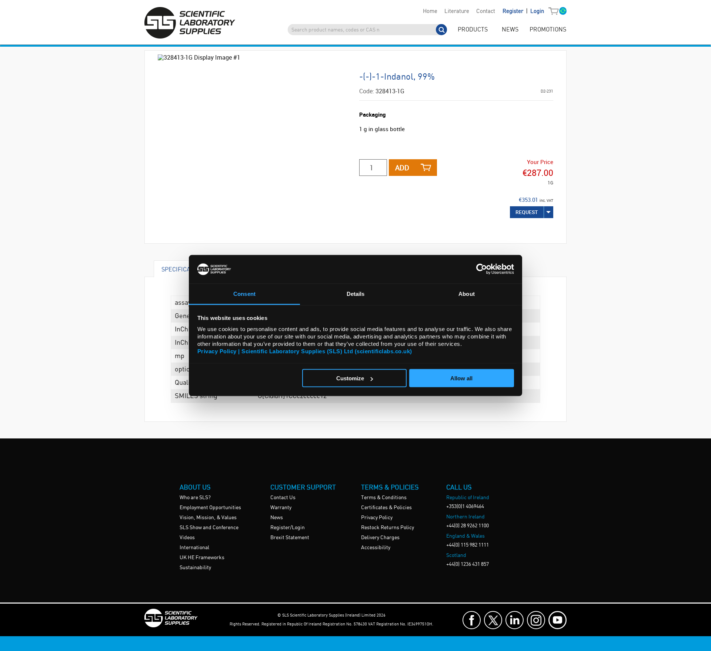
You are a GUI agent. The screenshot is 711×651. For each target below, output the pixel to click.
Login (537, 11)
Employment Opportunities (210, 507)
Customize (350, 378)
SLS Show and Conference (209, 527)
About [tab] (466, 293)
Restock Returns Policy (387, 527)
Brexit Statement (289, 537)
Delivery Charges (380, 537)
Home (430, 11)
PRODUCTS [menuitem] (473, 30)
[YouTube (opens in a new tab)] (557, 620)
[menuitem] (430, 11)
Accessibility (375, 547)
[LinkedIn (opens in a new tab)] (514, 620)
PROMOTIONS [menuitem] (548, 30)
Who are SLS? (195, 497)
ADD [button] (402, 167)
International (194, 547)
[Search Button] (441, 29)
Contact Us (283, 497)
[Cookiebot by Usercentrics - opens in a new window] (481, 269)
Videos (187, 537)
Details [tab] (356, 293)
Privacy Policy (377, 517)
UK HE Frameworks (202, 557)
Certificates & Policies (386, 507)
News (276, 517)
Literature (456, 11)
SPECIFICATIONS (184, 269)
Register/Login (287, 527)
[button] (555, 11)
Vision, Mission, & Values (208, 517)
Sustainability (195, 567)
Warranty (280, 507)
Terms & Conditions (384, 497)
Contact (485, 11)
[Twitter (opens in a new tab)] (493, 620)
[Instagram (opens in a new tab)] (536, 620)
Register (514, 11)
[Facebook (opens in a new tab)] (472, 620)
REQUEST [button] (526, 212)
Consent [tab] (244, 293)
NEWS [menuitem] (510, 30)
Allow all (461, 378)
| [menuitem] (523, 11)
